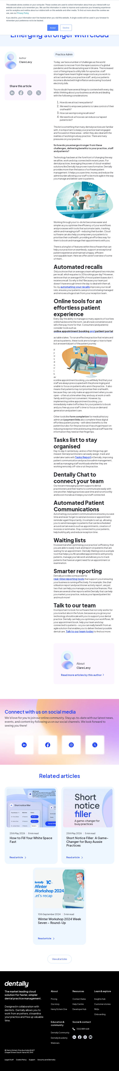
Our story (55, 1004)
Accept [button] (53, 27)
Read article (16, 857)
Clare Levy (25, 62)
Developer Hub (79, 1009)
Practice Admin (64, 54)
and (83, 331)
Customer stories (102, 1004)
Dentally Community (60, 1032)
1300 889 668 (83, 1029)
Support (32, 1060)
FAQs (96, 1009)
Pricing (54, 999)
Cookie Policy (21, 1060)
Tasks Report (83, 457)
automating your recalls (75, 286)
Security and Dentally (46, 1060)
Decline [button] (66, 27)
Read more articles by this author (81, 675)
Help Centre (78, 1004)
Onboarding (100, 1014)
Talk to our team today (80, 631)
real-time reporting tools (69, 578)
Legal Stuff (9, 1060)
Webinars (55, 1043)
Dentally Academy (59, 1038)
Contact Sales (79, 999)
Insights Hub (100, 999)
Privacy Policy (23, 13)
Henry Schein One (59, 1009)
